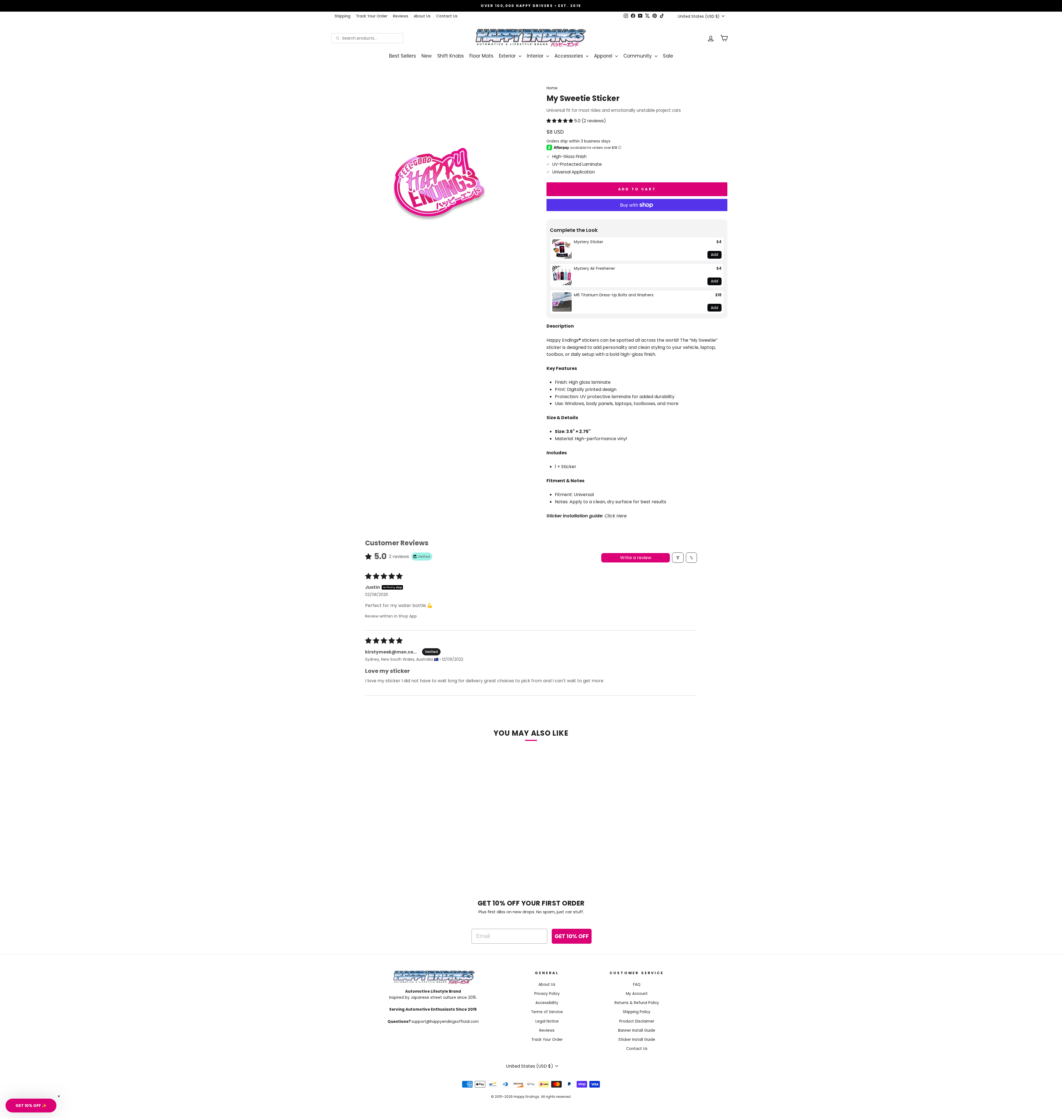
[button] (560, 121)
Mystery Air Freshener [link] (594, 268)
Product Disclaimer (636, 1021)
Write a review (635, 557)
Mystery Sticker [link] (588, 242)
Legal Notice (547, 1021)
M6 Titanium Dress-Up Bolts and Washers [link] (614, 295)
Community (638, 56)
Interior (536, 56)
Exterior (508, 56)
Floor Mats (481, 56)
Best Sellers (402, 56)
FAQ (637, 984)
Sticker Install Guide (636, 1039)
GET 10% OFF (572, 936)
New (426, 56)
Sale (668, 56)
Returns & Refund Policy (637, 1002)
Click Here (616, 516)
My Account (637, 993)
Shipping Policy (636, 1012)
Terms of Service (547, 1012)
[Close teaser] (59, 1096)
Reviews (400, 16)
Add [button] (714, 254)
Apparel (604, 56)
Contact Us (446, 16)
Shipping (342, 16)
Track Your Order (371, 16)
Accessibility (546, 1002)
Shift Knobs (450, 56)
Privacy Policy (547, 993)
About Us (422, 16)
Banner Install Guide (636, 1030)
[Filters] (678, 557)
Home (552, 88)
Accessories (569, 56)
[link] (562, 249)
